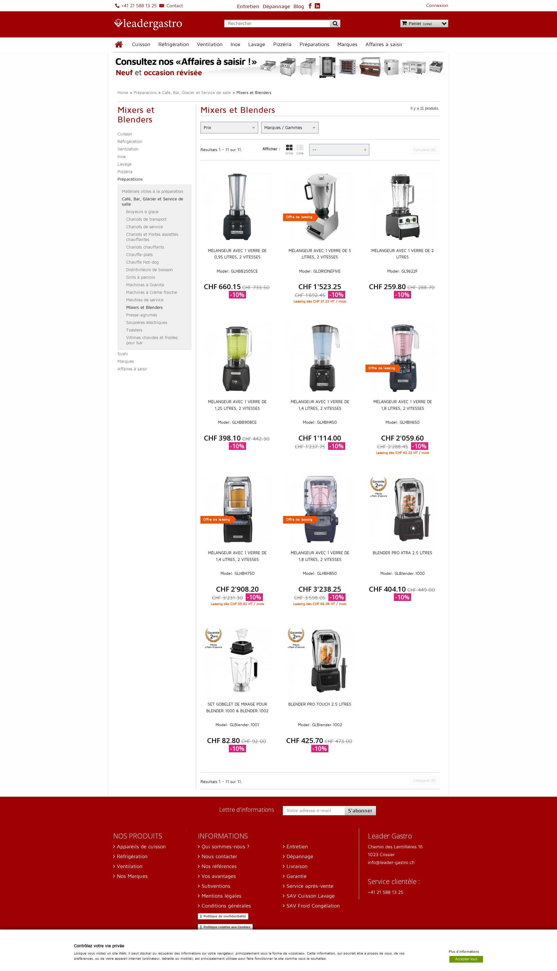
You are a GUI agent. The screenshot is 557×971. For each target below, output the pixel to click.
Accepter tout (466, 959)
